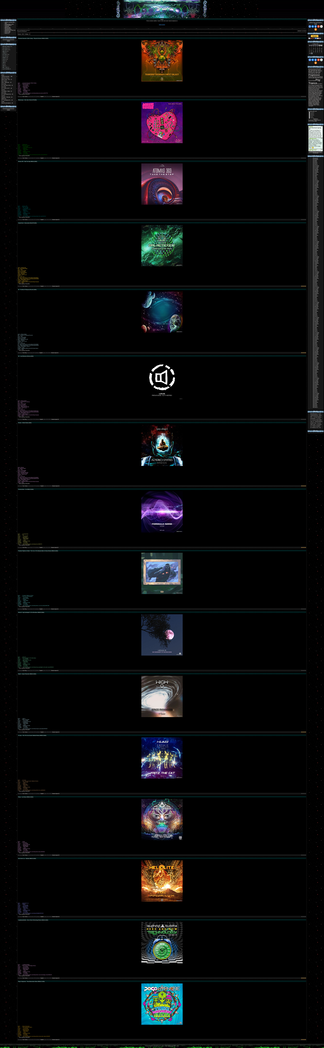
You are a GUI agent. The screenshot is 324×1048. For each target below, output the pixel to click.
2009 (316, 70)
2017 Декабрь (316, 275)
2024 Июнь (315, 374)
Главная (19, 34)
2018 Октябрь (316, 288)
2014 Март (315, 218)
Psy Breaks (317, 88)
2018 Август (315, 285)
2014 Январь (315, 216)
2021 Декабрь (316, 336)
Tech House (319, 91)
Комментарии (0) (55, 96)
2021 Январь (315, 322)
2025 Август (315, 392)
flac (318, 68)
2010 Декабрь (316, 169)
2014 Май (315, 221)
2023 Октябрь (316, 364)
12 (317, 48)
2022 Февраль (316, 339)
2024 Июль (315, 375)
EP (316, 68)
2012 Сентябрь (316, 196)
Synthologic (314, 100)
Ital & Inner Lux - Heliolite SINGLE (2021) (27, 858)
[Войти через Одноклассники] (315, 29)
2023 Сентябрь (316, 363)
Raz (320, 97)
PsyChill (318, 76)
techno (314, 69)
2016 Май (315, 251)
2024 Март (315, 370)
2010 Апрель (315, 159)
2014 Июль (315, 223)
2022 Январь (315, 337)
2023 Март (315, 355)
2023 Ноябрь (315, 365)
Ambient (4, 57)
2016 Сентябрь (316, 256)
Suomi (3, 60)
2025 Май (315, 388)
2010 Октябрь (316, 167)
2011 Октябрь (316, 182)
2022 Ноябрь (315, 350)
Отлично (312, 112)
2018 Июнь (315, 283)
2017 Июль (315, 269)
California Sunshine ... (6, 76)
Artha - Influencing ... (6, 82)
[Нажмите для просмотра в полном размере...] (162, 81)
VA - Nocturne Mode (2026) (316, 419)
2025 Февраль (316, 384)
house (309, 91)
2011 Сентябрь (316, 180)
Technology (310, 104)
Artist (3, 65)
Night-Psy (4, 51)
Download (317, 85)
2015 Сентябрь (316, 241)
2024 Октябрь (316, 379)
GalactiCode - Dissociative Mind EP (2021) (27, 223)
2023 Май (315, 357)
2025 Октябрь (316, 394)
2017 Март (315, 264)
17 (313, 50)
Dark (322, 76)
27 (319, 51)
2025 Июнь (315, 389)
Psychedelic (310, 73)
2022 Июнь (315, 344)
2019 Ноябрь (315, 304)
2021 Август (315, 331)
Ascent (309, 95)
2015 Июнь (315, 237)
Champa (314, 98)
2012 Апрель (315, 189)
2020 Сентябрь (316, 317)
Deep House (313, 91)
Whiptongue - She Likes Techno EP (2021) (27, 99)
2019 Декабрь (316, 306)
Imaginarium (312, 96)
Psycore (310, 80)
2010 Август (315, 164)
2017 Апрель (315, 265)
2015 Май (315, 236)
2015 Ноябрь (315, 244)
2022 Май (315, 342)
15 (309, 50)
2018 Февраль (316, 278)
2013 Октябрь (316, 212)
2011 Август (315, 179)
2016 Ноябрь (315, 259)
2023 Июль (315, 360)
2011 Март (315, 173)
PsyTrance (313, 68)
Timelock (315, 97)
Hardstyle (320, 90)
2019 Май (315, 297)
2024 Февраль (316, 369)
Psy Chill (319, 83)
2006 (319, 72)
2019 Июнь (315, 298)
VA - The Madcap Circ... (6, 100)
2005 (314, 70)
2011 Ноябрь (315, 183)
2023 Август (315, 361)
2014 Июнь (315, 222)
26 (317, 51)
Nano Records (315, 90)
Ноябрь (26, 34)
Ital (320, 99)
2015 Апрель (315, 235)
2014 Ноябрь (315, 229)
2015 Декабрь (316, 245)
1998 (313, 77)
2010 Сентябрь (316, 165)
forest (309, 68)
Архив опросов (317, 120)
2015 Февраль (316, 232)
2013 (313, 86)
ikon (309, 96)
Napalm (42, 96)
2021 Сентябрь (316, 332)
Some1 (309, 100)
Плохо (311, 116)
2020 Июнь (315, 313)
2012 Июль (315, 193)
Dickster (310, 94)
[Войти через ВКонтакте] (312, 26)
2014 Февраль (316, 217)
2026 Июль (315, 406)
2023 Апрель (315, 356)
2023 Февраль (316, 354)
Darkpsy (313, 85)
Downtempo (314, 76)
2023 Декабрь (316, 366)
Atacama (317, 101)
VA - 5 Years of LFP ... (6, 88)
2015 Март (315, 234)
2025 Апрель (315, 387)
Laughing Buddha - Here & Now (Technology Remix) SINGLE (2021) (33, 920)
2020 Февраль (316, 308)
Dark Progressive (319, 87)
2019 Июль (315, 299)
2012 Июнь (315, 192)
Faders (317, 104)
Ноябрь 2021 (315, 44)
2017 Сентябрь (316, 271)
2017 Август (315, 270)
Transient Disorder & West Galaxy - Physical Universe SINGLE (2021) (33, 38)
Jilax (319, 94)
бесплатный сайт (172, 1045)
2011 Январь (315, 170)
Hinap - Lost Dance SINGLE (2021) (25, 797)
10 (313, 48)
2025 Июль (315, 390)
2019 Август (315, 301)
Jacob (317, 95)
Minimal (316, 92)
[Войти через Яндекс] (318, 26)
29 (309, 53)
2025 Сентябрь (316, 393)
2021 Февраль (316, 323)
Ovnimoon (310, 93)
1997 (316, 73)
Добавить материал (302, 30)
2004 (314, 72)
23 (311, 51)
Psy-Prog (4, 54)
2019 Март (315, 294)
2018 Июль (315, 284)
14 (321, 48)
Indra (318, 97)
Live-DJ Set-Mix (5, 68)
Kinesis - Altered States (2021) (24, 422)
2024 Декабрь (316, 381)
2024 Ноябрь (315, 380)
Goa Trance (4, 48)
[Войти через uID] (310, 26)
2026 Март (315, 400)
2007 (312, 70)
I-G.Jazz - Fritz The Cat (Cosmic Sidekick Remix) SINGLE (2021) (32, 735)
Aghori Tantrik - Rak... (6, 79)
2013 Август (315, 210)
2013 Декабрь (316, 215)
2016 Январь (315, 246)
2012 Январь (315, 186)
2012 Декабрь (316, 199)
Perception (313, 99)
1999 (319, 73)
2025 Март (315, 385)
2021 (23, 34)
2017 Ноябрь (315, 274)
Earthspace (310, 97)
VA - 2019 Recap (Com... (7, 94)
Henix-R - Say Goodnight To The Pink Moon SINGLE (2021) (31, 612)
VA (3, 64)
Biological (310, 102)
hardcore (310, 86)
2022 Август (315, 346)
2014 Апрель (315, 220)
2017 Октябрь (316, 273)
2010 (309, 77)
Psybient (321, 77)
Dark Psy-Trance (6, 46)
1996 (319, 70)
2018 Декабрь (316, 290)
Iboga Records (311, 87)
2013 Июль (315, 208)
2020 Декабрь (316, 321)
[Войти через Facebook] (315, 26)
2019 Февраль (316, 293)
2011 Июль (315, 178)
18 (315, 50)
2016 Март (315, 249)
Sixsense (320, 95)
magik (318, 100)
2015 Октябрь (316, 242)
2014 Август (315, 225)
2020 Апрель (315, 311)
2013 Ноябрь (315, 213)
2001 (309, 70)
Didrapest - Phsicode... (6, 97)
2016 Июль (315, 254)
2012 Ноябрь (315, 198)
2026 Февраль (316, 399)
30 (311, 53)
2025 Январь (315, 383)
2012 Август (315, 194)
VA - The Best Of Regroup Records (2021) (27, 289)
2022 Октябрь (316, 349)
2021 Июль (315, 330)
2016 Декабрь (316, 260)
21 (321, 50)
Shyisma (316, 94)
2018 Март (315, 279)
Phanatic (310, 101)
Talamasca (317, 102)
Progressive (314, 75)
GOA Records (311, 88)
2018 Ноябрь (315, 289)
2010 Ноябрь (315, 168)
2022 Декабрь (316, 351)
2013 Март (315, 203)
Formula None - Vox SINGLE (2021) (26, 489)
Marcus (313, 101)
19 (317, 50)
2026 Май (315, 403)
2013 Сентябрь (316, 211)
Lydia (314, 102)
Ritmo (313, 94)
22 (309, 51)
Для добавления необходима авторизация (315, 152)
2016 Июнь (315, 253)
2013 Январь (315, 201)
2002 (320, 68)
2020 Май (315, 312)
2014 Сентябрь (316, 226)
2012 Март (315, 188)
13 (319, 48)
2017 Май (315, 266)
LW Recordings (311, 92)
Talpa (314, 103)
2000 (318, 77)
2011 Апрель (315, 174)
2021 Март (315, 325)
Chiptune (4, 52)
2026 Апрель (315, 402)
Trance (320, 85)
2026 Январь (315, 398)
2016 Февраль (316, 247)
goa (314, 73)
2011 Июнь (315, 177)
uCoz (178, 1045)
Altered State (318, 98)
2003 (321, 70)
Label (3, 62)
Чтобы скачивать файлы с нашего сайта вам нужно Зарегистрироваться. (162, 20)
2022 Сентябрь (316, 347)
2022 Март (315, 340)
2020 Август (315, 316)
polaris (314, 104)
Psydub (313, 80)
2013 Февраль (316, 202)
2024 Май (315, 373)
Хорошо (312, 113)
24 (313, 51)
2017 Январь (315, 261)
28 (321, 51)
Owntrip (317, 96)
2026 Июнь (315, 404)
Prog (321, 86)
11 (315, 48)
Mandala (317, 103)
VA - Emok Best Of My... (6, 85)
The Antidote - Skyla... (6, 91)
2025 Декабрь (316, 397)
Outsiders (310, 103)
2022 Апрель (315, 341)
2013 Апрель (315, 204)
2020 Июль (315, 314)
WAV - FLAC (5, 67)
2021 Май (315, 327)
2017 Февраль (316, 263)
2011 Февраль (316, 172)
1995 (316, 77)
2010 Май (315, 160)
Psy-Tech (4, 56)
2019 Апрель (315, 296)
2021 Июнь (315, 328)
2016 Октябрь (316, 258)
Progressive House (312, 89)
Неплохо (312, 115)
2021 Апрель (315, 326)
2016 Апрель (315, 250)
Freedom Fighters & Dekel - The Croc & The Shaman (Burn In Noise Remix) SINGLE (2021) (38, 550)
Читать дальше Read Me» (24, 94)
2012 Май (315, 191)
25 (315, 51)
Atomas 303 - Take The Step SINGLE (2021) (27, 161)
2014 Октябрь (316, 227)
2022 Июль (315, 345)
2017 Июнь (315, 268)
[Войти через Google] (321, 26)
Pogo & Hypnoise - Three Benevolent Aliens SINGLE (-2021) (31, 981)
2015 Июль (315, 239)
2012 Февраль (316, 187)
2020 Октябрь (316, 318)
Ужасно (312, 117)
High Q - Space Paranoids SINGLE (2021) (27, 673)
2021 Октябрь (316, 333)
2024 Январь (315, 368)
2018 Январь (315, 277)
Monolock (314, 95)
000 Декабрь (315, 158)
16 (311, 50)
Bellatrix (317, 99)
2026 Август (315, 407)
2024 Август (315, 376)
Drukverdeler (319, 93)
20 (319, 50)
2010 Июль (315, 163)
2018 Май (315, 282)
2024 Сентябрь (316, 378)
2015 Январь (315, 231)
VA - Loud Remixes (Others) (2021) (25, 356)
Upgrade (310, 98)
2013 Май (315, 206)
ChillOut (316, 72)
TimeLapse (310, 105)
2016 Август (315, 255)
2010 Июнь (315, 162)
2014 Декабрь (316, 230)
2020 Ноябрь (315, 320)
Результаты (310, 120)
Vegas (309, 99)
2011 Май (315, 175)
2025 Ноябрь (315, 395)
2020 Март (315, 309)
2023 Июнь (315, 359)
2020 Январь (315, 307)
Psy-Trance (4, 49)
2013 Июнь (315, 207)
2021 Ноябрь (315, 335)
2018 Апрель (315, 280)
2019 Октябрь (316, 303)
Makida (314, 93)
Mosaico (320, 92)
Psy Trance (314, 81)
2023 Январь (315, 352)
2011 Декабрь (315, 184)
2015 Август (315, 240)
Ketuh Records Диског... (6, 103)
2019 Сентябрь (316, 302)
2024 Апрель (315, 371)
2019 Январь (315, 292)
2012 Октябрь (316, 197)
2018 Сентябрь (316, 287)
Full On (3, 59)
